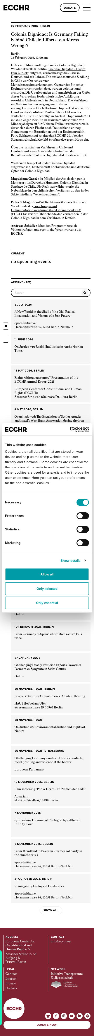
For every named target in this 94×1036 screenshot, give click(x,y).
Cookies (11, 988)
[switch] (83, 515)
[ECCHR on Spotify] (87, 1016)
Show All (50, 910)
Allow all (47, 574)
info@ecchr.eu (61, 941)
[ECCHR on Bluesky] (48, 1016)
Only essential (47, 603)
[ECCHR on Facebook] (56, 1016)
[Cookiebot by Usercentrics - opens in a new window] (70, 429)
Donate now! (47, 1025)
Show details (70, 560)
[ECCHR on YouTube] (72, 1016)
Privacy (10, 983)
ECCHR (17, 233)
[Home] (16, 7)
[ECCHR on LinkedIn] (80, 1016)
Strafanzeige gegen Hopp (66, 139)
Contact (11, 973)
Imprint (10, 978)
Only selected (47, 588)
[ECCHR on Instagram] (64, 1016)
